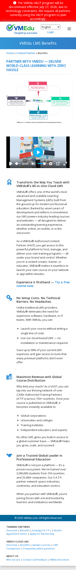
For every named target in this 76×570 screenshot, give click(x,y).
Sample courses (41, 544)
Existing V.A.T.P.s (41, 530)
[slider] (17, 164)
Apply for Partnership (42, 533)
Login (50, 32)
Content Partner (25, 53)
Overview (11, 530)
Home (10, 53)
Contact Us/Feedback (35, 559)
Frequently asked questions (39, 548)
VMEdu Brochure (59, 559)
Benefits (25, 530)
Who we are (13, 559)
